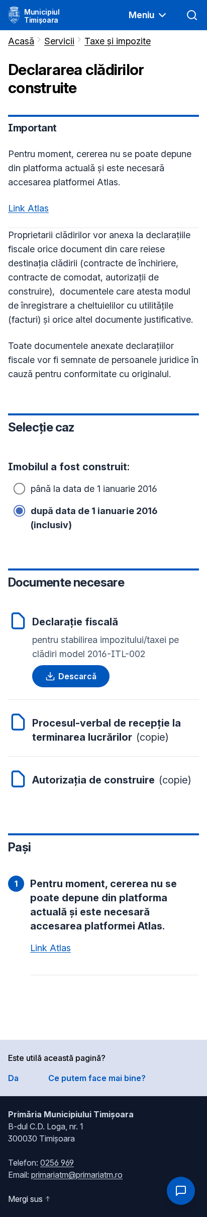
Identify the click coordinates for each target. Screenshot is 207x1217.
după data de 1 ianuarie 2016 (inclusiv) (94, 518)
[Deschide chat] (181, 1191)
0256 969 (57, 1163)
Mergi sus (25, 1199)
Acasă (21, 41)
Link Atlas (28, 208)
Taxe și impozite (117, 41)
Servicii (59, 41)
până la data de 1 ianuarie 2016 (94, 488)
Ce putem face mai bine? (97, 1078)
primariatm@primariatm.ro (77, 1175)
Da (13, 1078)
